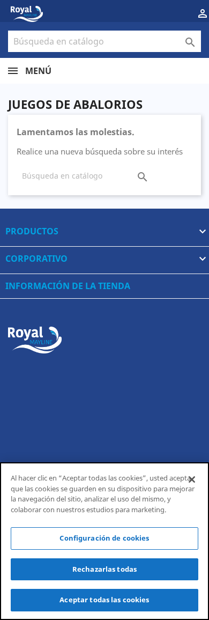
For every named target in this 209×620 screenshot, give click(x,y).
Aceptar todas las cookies (104, 599)
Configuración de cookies (104, 538)
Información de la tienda (67, 286)
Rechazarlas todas (104, 569)
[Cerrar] (192, 479)
